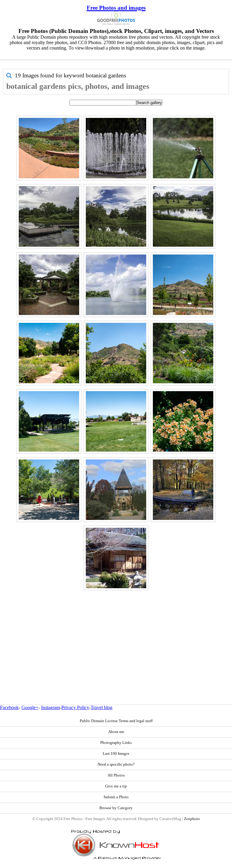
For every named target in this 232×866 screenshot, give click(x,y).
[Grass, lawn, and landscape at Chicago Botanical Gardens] (183, 216)
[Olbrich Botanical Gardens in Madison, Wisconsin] (116, 489)
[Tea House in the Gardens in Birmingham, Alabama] (116, 558)
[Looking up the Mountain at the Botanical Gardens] (116, 353)
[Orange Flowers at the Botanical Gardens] (183, 421)
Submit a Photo (116, 797)
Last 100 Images (116, 753)
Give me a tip (116, 786)
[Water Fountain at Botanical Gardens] (116, 148)
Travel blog (101, 707)
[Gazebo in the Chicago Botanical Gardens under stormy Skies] (49, 284)
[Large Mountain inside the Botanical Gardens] (183, 284)
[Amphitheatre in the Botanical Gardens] (49, 421)
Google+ (29, 707)
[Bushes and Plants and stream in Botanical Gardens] (183, 353)
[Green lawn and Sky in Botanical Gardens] (116, 421)
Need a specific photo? (116, 764)
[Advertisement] (116, 634)
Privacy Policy (75, 707)
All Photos (116, 775)
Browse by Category (116, 808)
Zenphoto (192, 819)
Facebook (9, 707)
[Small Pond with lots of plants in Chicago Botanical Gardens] (116, 216)
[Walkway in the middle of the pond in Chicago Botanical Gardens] (49, 216)
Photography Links (116, 743)
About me (116, 732)
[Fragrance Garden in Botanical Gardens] (49, 353)
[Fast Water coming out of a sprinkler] (183, 148)
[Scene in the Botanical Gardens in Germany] (183, 489)
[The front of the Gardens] (49, 489)
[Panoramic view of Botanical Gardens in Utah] (49, 148)
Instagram (50, 707)
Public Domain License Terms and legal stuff (116, 721)
